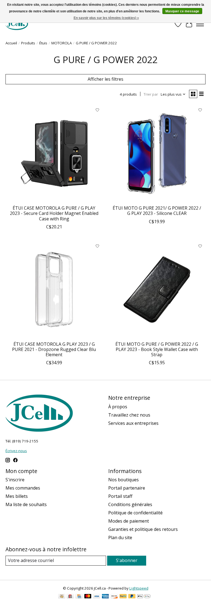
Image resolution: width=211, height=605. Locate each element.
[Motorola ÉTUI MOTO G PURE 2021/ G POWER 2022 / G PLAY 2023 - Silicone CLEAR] (157, 153)
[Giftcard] (70, 596)
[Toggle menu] (200, 23)
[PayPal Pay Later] (131, 596)
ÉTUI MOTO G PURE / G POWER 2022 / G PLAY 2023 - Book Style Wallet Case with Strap (156, 349)
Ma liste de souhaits (26, 504)
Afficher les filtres (105, 79)
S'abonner (126, 560)
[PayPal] (123, 596)
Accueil (11, 42)
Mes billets (16, 496)
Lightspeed (138, 588)
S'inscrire (14, 480)
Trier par (151, 94)
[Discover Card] (114, 596)
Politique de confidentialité (135, 513)
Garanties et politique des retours (143, 529)
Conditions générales (130, 504)
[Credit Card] (79, 596)
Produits (28, 42)
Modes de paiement (128, 521)
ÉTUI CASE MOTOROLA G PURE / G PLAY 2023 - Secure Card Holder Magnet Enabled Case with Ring (54, 213)
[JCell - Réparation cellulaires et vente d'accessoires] (16, 24)
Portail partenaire (126, 488)
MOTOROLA (61, 42)
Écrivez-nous (16, 450)
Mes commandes (22, 488)
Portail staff (120, 496)
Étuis (43, 42)
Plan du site (120, 537)
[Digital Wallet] (144, 596)
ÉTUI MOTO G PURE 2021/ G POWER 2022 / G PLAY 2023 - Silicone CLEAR (157, 210)
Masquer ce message (182, 11)
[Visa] (96, 596)
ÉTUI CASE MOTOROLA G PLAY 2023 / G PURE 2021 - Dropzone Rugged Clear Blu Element (54, 349)
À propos (117, 407)
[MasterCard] (87, 596)
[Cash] (61, 596)
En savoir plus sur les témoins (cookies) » (106, 18)
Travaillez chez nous (129, 415)
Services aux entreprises (133, 423)
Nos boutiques (123, 480)
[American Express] (105, 596)
